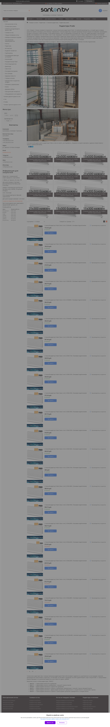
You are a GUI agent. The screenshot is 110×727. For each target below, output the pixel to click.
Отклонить (62, 722)
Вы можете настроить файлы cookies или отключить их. (54, 719)
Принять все (50, 722)
